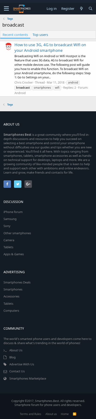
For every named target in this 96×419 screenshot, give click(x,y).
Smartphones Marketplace (27, 378)
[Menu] (6, 8)
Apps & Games (13, 254)
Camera (8, 240)
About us (51, 414)
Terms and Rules (30, 414)
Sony (6, 226)
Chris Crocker (23, 82)
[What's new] (81, 8)
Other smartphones (17, 233)
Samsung (10, 219)
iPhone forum (13, 212)
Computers (11, 310)
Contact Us (17, 371)
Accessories (11, 296)
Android (20, 93)
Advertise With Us (21, 364)
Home (65, 414)
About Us (15, 350)
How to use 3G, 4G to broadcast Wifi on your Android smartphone (50, 47)
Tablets (8, 247)
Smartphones (12, 289)
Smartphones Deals (17, 282)
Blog (12, 357)
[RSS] (74, 414)
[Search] (90, 8)
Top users (40, 34)
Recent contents (15, 34)
